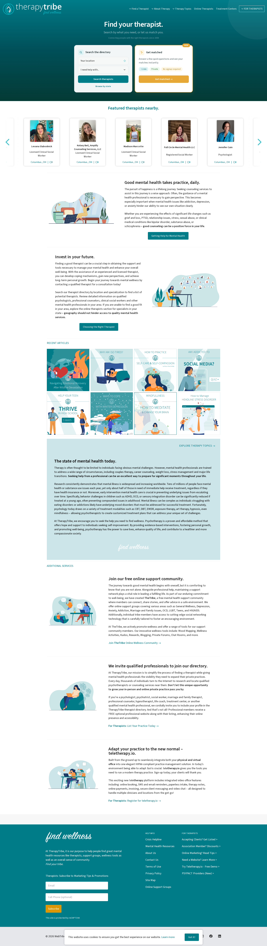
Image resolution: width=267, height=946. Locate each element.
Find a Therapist (140, 8)
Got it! (191, 937)
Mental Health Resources (159, 846)
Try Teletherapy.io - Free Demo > (200, 867)
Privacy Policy (153, 873)
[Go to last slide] (7, 142)
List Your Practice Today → (133, 726)
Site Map (150, 880)
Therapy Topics (183, 8)
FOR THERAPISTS (253, 8)
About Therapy (162, 8)
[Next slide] (260, 142)
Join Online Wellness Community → (134, 643)
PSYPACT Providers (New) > (198, 873)
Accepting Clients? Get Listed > (199, 839)
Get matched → (164, 79)
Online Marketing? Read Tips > (199, 853)
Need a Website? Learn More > (199, 860)
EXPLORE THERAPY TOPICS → (197, 446)
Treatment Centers (226, 8)
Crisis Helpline (153, 839)
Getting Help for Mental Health (168, 236)
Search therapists (103, 79)
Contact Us (151, 860)
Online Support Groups (158, 887)
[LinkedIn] (219, 936)
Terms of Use (153, 867)
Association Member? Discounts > (201, 846)
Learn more (168, 937)
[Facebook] (211, 936)
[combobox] (103, 70)
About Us (150, 853)
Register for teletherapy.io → (134, 801)
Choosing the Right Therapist (99, 327)
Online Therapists (203, 8)
